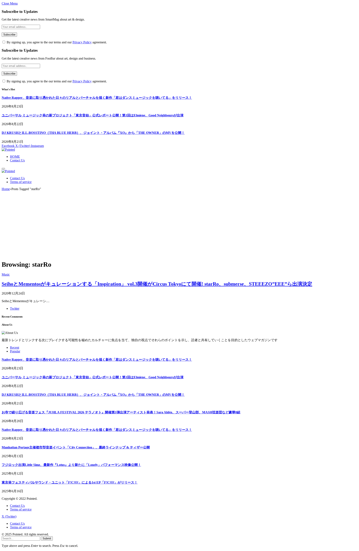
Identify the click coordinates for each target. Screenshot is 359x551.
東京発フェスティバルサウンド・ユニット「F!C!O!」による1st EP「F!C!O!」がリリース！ (70, 482)
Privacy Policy (82, 42)
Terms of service (21, 182)
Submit (47, 538)
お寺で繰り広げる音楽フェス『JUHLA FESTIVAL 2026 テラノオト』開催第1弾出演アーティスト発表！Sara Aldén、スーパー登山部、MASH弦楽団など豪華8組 (121, 412)
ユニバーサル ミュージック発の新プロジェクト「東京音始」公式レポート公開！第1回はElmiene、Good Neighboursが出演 (92, 115)
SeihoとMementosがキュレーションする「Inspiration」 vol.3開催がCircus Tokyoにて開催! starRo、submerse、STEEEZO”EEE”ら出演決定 (157, 284)
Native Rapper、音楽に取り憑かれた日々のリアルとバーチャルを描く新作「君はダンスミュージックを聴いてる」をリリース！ (97, 97)
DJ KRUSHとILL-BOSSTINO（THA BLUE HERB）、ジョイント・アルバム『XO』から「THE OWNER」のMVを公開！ (93, 132)
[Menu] (3, 168)
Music (6, 274)
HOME (15, 156)
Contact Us (17, 160)
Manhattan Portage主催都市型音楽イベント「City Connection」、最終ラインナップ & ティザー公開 (76, 447)
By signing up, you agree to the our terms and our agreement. (56, 42)
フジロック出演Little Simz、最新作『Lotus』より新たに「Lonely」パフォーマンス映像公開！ (71, 465)
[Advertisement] (179, 227)
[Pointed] (8, 149)
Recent (14, 347)
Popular (15, 351)
